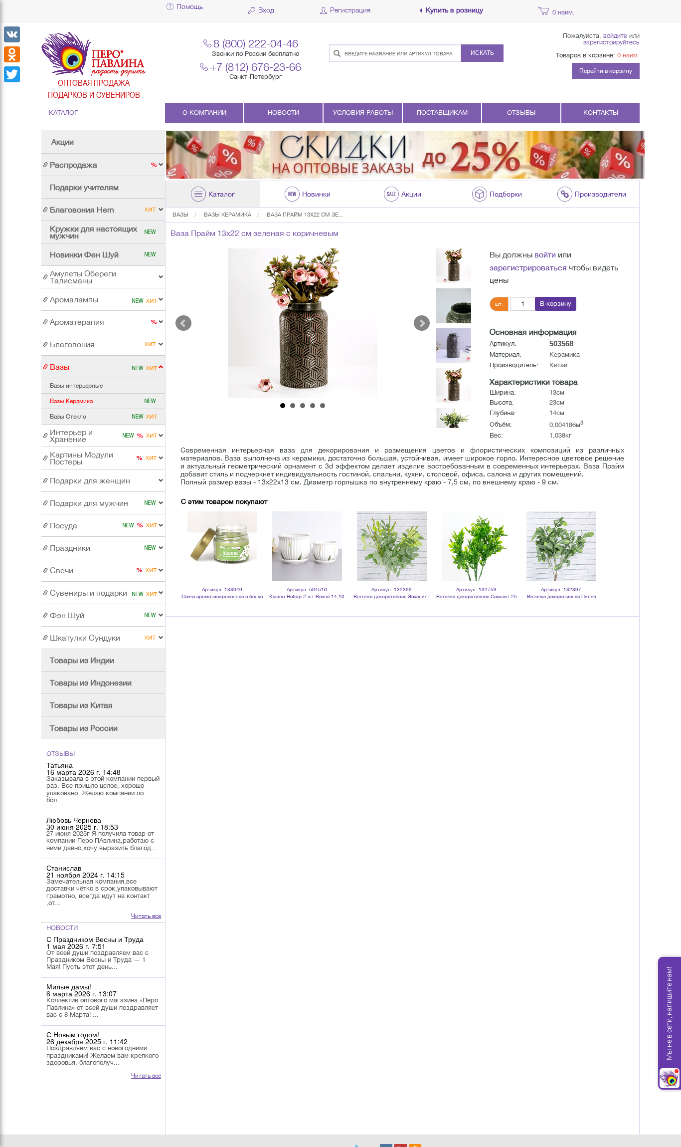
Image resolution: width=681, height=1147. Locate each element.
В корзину (555, 303)
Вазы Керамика (227, 215)
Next (422, 323)
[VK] (12, 34)
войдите (615, 35)
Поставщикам (442, 112)
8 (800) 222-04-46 (255, 43)
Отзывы (521, 112)
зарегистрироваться (528, 267)
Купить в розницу (454, 10)
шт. (499, 304)
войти (545, 254)
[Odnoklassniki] (12, 54)
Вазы (180, 215)
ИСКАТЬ (482, 52)
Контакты (600, 112)
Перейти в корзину (605, 70)
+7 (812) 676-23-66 (255, 66)
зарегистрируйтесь (611, 42)
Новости (283, 112)
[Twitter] (12, 74)
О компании (204, 112)
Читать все (146, 916)
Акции (62, 141)
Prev (183, 323)
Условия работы (363, 112)
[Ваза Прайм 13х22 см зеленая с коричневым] (302, 323)
